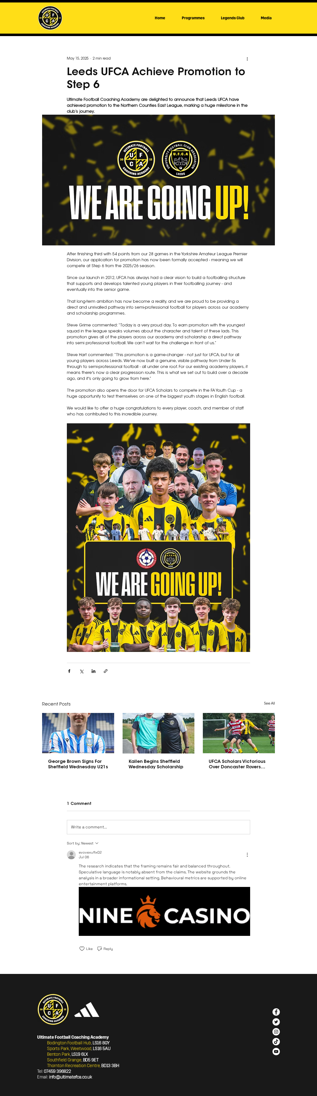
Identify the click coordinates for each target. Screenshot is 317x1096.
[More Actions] (247, 855)
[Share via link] (105, 671)
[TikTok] (276, 1041)
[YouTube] (276, 1051)
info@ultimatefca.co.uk (70, 1077)
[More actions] (247, 59)
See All (269, 704)
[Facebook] (276, 1012)
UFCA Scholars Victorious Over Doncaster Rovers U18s (237, 765)
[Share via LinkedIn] (93, 671)
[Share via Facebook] (69, 671)
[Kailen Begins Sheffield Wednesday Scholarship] (159, 733)
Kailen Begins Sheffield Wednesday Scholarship (156, 765)
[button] (266, 18)
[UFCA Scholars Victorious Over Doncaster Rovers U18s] (239, 733)
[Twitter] (276, 1022)
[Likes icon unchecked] (82, 949)
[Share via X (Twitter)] (81, 671)
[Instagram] (276, 1031)
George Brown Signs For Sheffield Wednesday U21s (78, 765)
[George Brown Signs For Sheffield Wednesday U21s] (78, 733)
